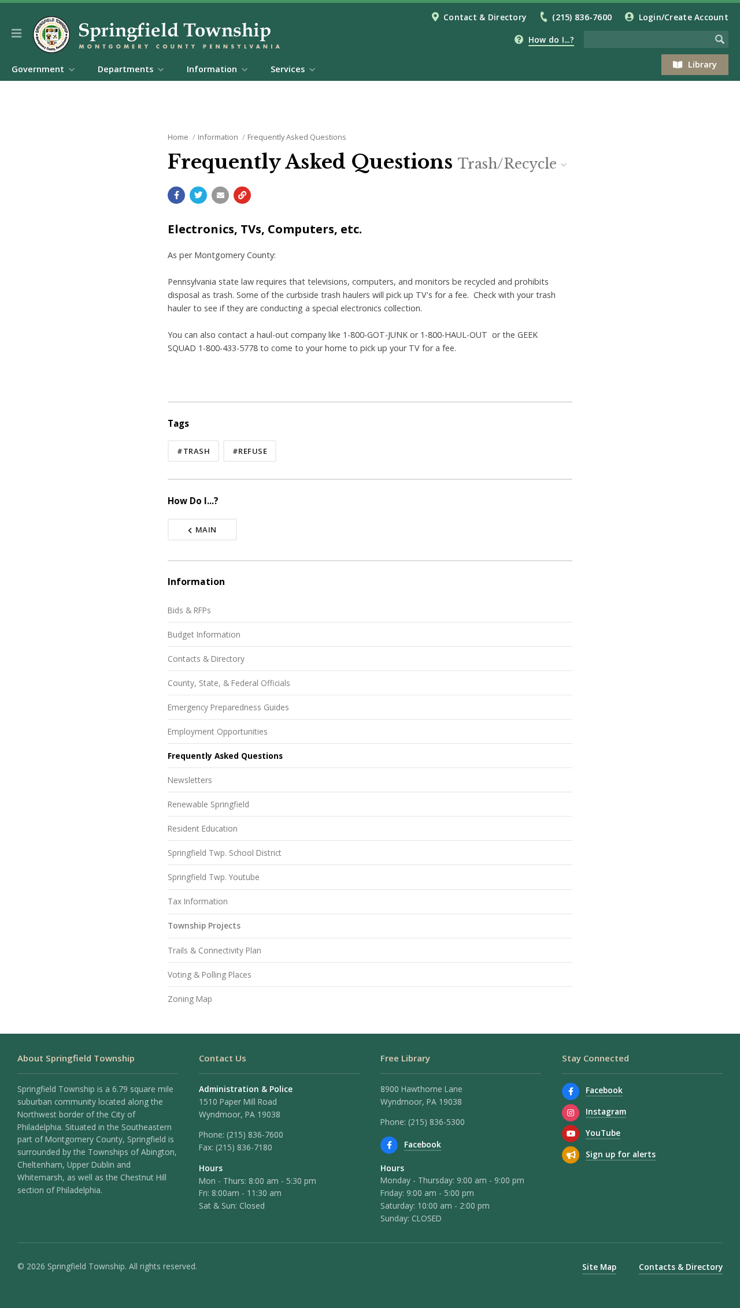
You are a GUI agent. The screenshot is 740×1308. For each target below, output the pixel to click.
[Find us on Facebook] (389, 1145)
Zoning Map (190, 998)
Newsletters (190, 779)
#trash (193, 451)
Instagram (606, 1111)
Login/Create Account (683, 17)
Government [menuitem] (38, 69)
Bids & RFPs (189, 610)
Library (702, 64)
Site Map (599, 1266)
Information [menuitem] (212, 69)
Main (206, 529)
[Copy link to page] (242, 195)
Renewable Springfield (208, 804)
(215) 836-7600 (582, 17)
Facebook (422, 1144)
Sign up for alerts (621, 1154)
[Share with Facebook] (176, 195)
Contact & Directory (484, 17)
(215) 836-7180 (244, 1147)
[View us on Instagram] (570, 1112)
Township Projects (204, 925)
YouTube (603, 1132)
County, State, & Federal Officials (229, 682)
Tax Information (198, 901)
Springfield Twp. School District (225, 852)
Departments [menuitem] (125, 69)
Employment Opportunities (218, 731)
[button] (16, 33)
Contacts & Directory (206, 658)
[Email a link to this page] (220, 195)
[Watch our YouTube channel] (570, 1133)
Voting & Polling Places (209, 974)
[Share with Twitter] (198, 195)
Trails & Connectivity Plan (214, 950)
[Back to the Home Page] (158, 34)
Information (218, 137)
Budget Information (204, 634)
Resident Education (203, 828)
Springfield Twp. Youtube (214, 876)
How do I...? (551, 39)
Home (178, 137)
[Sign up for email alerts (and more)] (570, 1155)
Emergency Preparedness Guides (228, 707)
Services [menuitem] (288, 69)
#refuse (250, 451)
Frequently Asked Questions (296, 137)
